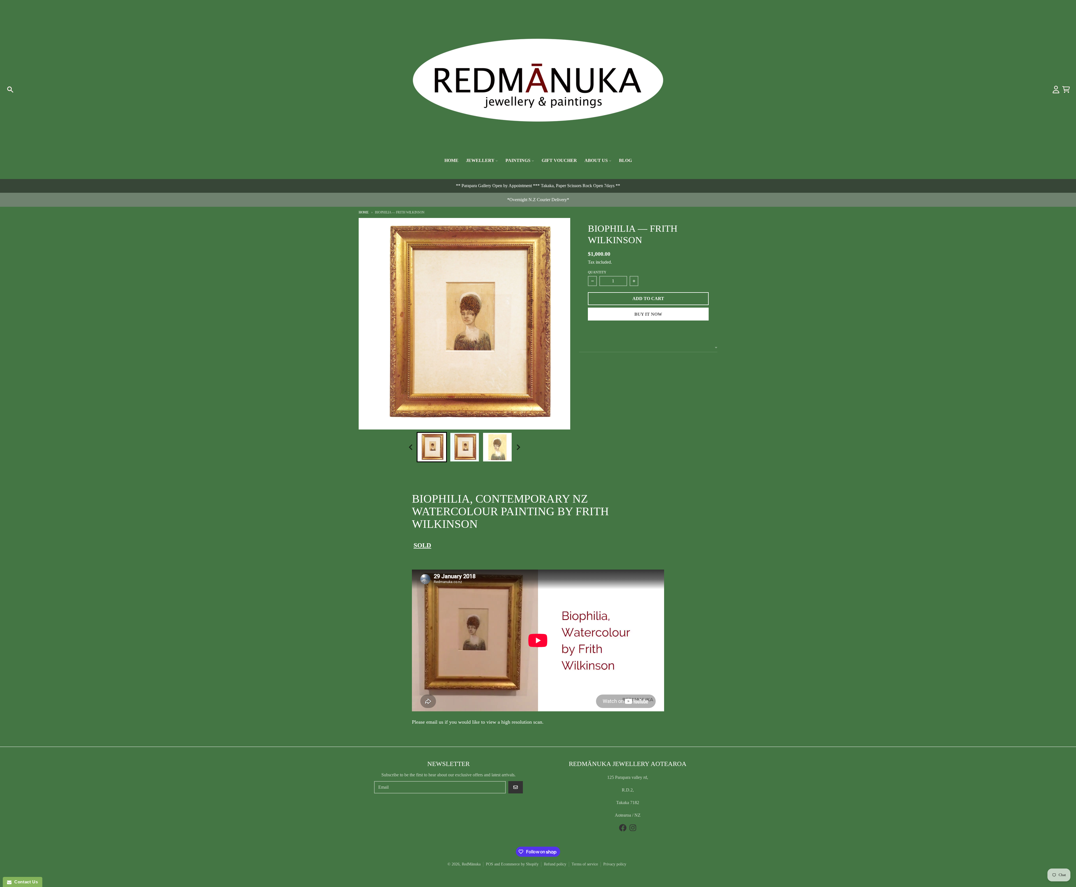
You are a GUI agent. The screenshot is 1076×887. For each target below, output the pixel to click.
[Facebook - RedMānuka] (623, 828)
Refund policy (555, 864)
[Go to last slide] (411, 447)
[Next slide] (518, 447)
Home (364, 212)
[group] (432, 447)
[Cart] (1066, 89)
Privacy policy (614, 864)
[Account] (1056, 89)
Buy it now (648, 314)
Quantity (597, 272)
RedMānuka (471, 864)
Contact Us (24, 881)
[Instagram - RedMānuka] (633, 828)
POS (489, 864)
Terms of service (585, 864)
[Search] (10, 89)
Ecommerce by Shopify (520, 864)
